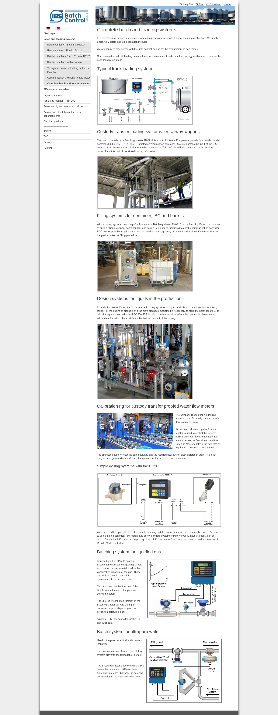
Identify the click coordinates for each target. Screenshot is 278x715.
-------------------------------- (55, 126)
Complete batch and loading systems (69, 83)
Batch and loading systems (59, 39)
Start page (49, 33)
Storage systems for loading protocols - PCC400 (68, 70)
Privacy (47, 142)
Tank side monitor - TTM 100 (59, 100)
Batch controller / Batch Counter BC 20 (68, 56)
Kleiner (227, 4)
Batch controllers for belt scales (64, 62)
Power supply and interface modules (63, 106)
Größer (199, 4)
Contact (47, 148)
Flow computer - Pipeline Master (65, 50)
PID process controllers (56, 89)
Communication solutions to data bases (69, 77)
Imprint (47, 130)
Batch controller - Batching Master (66, 44)
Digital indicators (52, 95)
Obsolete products (53, 121)
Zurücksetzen (213, 4)
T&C (45, 136)
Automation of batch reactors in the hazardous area (62, 114)
